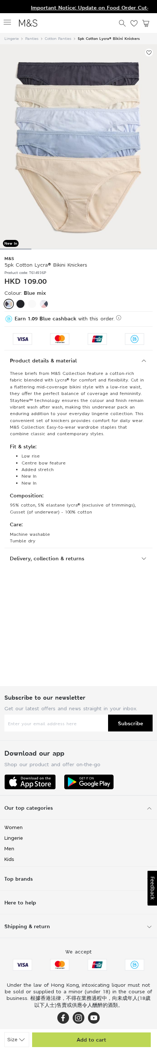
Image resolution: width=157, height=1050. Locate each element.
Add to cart (91, 1039)
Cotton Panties (58, 38)
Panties (31, 38)
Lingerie (11, 38)
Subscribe (130, 723)
